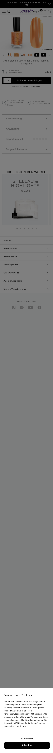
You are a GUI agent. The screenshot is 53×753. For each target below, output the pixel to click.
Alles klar (27, 745)
